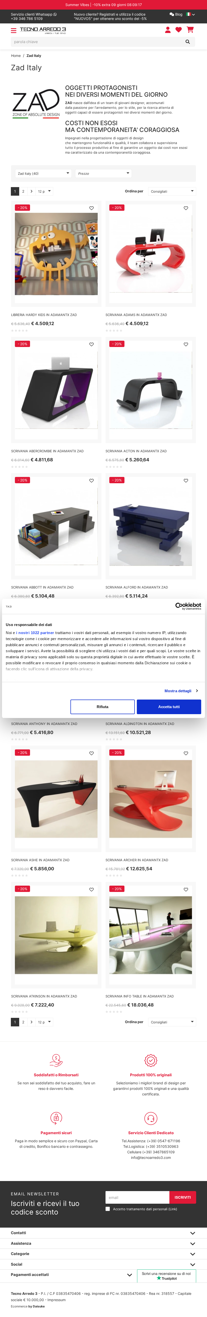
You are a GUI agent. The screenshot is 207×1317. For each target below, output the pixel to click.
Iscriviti (183, 1197)
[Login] (168, 30)
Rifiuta (102, 707)
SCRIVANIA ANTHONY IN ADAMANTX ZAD (44, 724)
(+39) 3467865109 (158, 1152)
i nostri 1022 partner (35, 633)
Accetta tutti (169, 707)
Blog (178, 14)
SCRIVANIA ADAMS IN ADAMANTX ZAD (136, 315)
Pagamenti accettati (30, 1274)
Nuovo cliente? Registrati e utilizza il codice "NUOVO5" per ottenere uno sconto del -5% (110, 16)
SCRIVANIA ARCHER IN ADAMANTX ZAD (137, 860)
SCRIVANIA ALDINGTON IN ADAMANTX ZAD (140, 724)
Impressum (56, 1300)
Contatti (18, 1232)
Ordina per (134, 191)
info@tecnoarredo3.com (151, 1157)
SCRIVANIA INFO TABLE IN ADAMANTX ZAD (140, 996)
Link (173, 1209)
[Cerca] (187, 42)
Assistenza (21, 1243)
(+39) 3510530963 (162, 1146)
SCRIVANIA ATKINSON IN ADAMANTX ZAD (44, 996)
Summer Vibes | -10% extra (103, 5)
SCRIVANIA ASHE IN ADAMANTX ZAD (40, 860)
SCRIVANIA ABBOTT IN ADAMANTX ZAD (42, 587)
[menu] (13, 31)
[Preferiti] (91, 208)
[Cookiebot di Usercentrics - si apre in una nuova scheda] (179, 606)
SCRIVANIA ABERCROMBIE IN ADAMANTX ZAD (47, 451)
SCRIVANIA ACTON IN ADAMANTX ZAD (136, 451)
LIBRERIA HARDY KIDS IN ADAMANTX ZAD (44, 315)
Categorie (20, 1253)
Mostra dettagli (178, 691)
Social (16, 1264)
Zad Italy (34, 55)
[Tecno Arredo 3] (43, 30)
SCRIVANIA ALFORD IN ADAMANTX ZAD (137, 587)
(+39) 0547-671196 (163, 1141)
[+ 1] (31, 191)
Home (16, 55)
